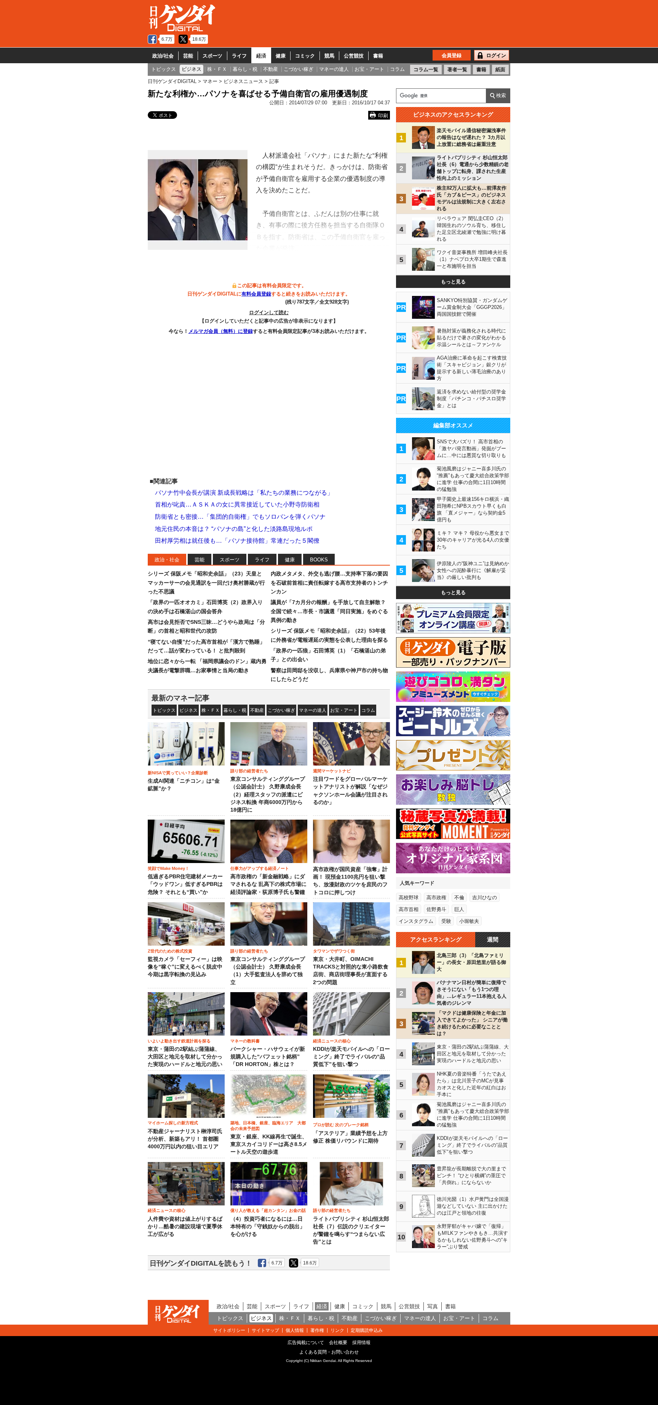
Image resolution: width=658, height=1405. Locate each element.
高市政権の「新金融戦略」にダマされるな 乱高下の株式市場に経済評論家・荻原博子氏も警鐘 (268, 884)
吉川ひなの (484, 897)
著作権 (317, 1330)
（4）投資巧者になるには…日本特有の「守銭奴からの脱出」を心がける (267, 1226)
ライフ (239, 56)
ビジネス (188, 710)
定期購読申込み (367, 1330)
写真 (432, 1306)
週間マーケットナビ (332, 771)
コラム (368, 710)
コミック (305, 56)
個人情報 (295, 1330)
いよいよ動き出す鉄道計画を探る (179, 1041)
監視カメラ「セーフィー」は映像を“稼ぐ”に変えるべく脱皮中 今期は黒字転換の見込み (185, 967)
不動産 (257, 710)
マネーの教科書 (245, 1041)
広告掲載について (305, 1342)
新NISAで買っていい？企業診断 (178, 772)
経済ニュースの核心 (332, 1041)
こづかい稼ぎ (281, 710)
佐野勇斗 (436, 909)
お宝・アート (344, 710)
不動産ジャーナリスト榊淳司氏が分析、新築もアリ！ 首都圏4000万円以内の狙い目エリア (185, 1139)
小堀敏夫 (469, 921)
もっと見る (453, 282)
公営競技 (354, 56)
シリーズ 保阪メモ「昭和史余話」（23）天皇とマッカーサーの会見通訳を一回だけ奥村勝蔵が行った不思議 (206, 583)
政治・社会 (167, 560)
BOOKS (319, 560)
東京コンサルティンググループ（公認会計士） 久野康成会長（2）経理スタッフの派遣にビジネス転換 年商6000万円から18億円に (267, 794)
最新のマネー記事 (180, 698)
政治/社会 (163, 56)
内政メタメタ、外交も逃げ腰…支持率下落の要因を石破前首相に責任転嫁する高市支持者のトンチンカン (329, 583)
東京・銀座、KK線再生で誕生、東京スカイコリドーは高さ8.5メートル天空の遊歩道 (268, 1144)
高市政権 (436, 897)
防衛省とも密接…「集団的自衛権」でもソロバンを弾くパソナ (240, 516)
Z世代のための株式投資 (170, 951)
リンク (337, 1330)
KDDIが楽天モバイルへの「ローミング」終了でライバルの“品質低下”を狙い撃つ (351, 1057)
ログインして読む (269, 312)
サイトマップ (265, 1330)
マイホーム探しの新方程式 (173, 1122)
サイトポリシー (229, 1330)
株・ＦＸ (210, 710)
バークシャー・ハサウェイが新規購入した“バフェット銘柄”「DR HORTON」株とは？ (267, 1057)
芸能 (188, 56)
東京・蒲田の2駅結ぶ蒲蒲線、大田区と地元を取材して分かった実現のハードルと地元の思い (185, 1057)
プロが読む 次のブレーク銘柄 (341, 1124)
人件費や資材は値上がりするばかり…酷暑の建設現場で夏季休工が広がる (185, 1226)
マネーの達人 (312, 710)
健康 (281, 56)
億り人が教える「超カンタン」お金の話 (268, 1210)
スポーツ (212, 56)
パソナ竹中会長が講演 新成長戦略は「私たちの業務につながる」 (244, 492)
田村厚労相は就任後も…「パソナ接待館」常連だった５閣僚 (237, 540)
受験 (446, 921)
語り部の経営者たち (249, 771)
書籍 (378, 56)
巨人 (459, 909)
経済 (261, 56)
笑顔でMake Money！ (168, 868)
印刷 (383, 115)
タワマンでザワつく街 (334, 951)
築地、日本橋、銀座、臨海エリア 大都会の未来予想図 (268, 1125)
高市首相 (408, 909)
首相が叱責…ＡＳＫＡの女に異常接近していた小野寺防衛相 (237, 504)
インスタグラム (416, 921)
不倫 (459, 897)
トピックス (164, 710)
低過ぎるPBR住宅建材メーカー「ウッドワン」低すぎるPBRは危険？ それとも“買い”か (185, 884)
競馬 (329, 56)
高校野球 (408, 897)
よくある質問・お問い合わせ (329, 1352)
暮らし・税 (235, 710)
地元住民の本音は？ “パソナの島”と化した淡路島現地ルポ (234, 529)
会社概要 (338, 1342)
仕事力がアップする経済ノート (259, 868)
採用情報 (361, 1342)
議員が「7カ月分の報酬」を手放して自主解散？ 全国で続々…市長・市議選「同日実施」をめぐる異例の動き (329, 611)
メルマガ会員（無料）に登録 (220, 331)
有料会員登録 (256, 294)
